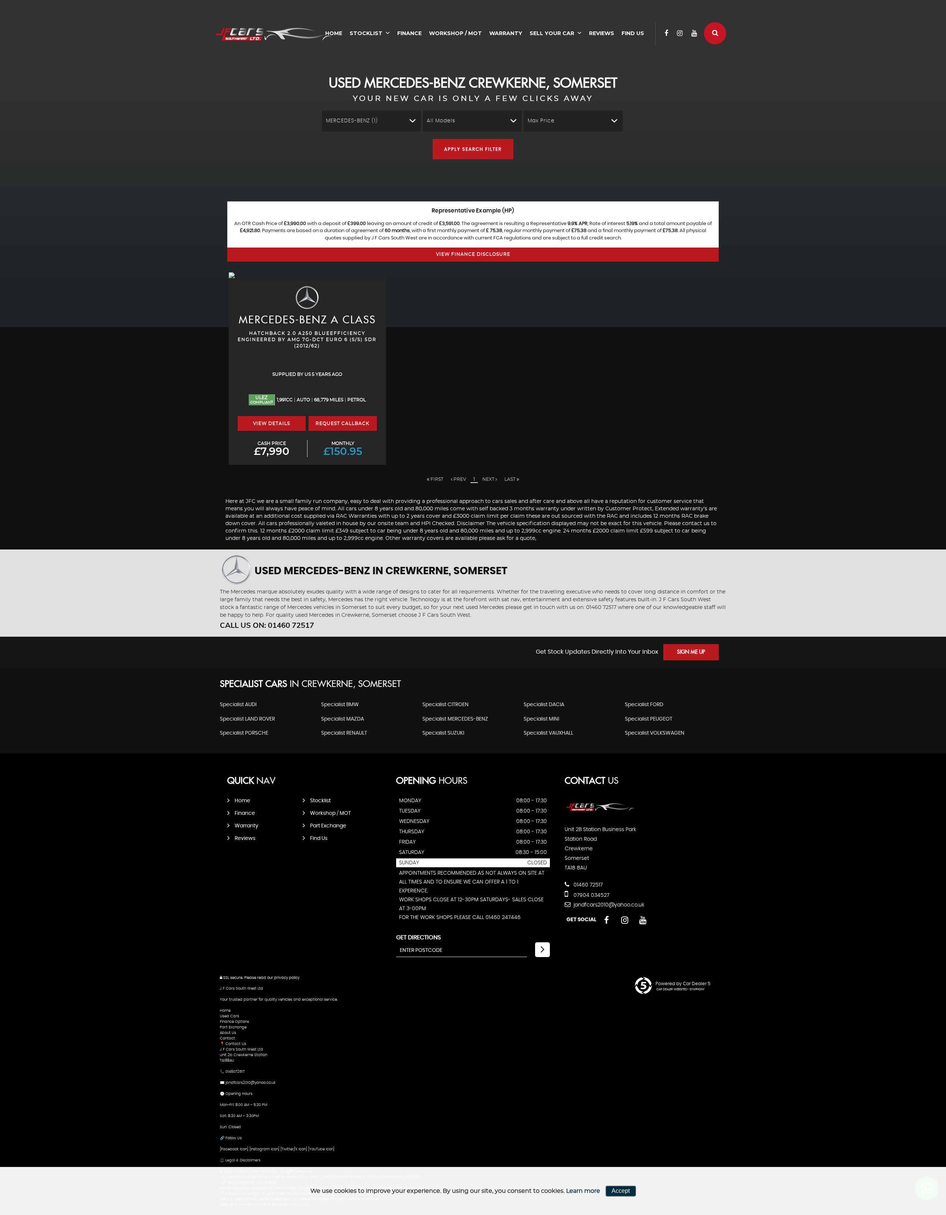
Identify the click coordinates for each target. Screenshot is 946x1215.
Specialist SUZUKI (443, 733)
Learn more (583, 1191)
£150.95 (342, 449)
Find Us (633, 33)
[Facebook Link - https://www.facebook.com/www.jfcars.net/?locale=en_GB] (666, 33)
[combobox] (371, 121)
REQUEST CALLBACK (343, 423)
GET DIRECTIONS (418, 937)
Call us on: (267, 625)
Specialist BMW (340, 704)
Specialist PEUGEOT (648, 719)
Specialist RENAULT (344, 733)
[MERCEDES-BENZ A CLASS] (307, 275)
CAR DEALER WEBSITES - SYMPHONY (680, 989)
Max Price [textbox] (541, 120)
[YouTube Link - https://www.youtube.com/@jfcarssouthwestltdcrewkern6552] (694, 33)
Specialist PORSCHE (244, 733)
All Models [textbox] (441, 120)
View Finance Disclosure (473, 254)
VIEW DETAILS (271, 423)
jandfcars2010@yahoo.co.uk (608, 905)
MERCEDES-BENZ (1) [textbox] (352, 120)
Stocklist (366, 33)
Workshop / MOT (455, 33)
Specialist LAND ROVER (247, 719)
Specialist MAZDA (342, 719)
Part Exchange (328, 825)
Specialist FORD (644, 704)
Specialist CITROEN (445, 704)
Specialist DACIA (544, 704)
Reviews (601, 33)
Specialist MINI (541, 719)
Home (242, 800)
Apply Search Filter (473, 149)
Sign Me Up (691, 652)
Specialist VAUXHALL (548, 733)
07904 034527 (590, 895)
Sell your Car (552, 33)
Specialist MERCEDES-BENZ (455, 719)
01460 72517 (587, 885)
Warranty (505, 33)
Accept (621, 1191)
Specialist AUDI (238, 704)
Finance (409, 33)
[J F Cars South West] (277, 35)
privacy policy (286, 978)
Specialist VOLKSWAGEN (654, 733)
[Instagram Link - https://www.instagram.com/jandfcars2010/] (679, 33)
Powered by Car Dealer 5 (683, 983)
